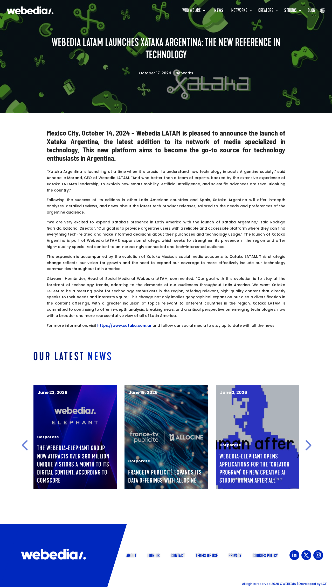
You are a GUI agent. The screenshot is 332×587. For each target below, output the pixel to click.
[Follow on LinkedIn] (294, 555)
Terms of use (207, 555)
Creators (265, 10)
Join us (153, 555)
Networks (239, 10)
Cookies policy (265, 555)
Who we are (191, 10)
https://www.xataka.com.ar (124, 325)
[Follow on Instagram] (318, 555)
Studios (290, 10)
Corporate (48, 437)
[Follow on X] (306, 555)
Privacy (235, 555)
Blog (311, 10)
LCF (324, 584)
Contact (178, 555)
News (218, 10)
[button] (25, 445)
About (131, 555)
